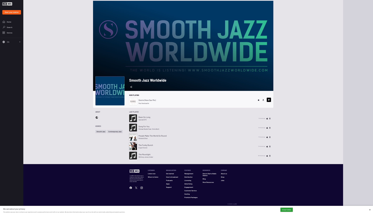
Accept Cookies (286, 209)
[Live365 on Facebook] (130, 188)
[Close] (370, 210)
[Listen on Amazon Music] (263, 99)
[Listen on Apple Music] (258, 99)
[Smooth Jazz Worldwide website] (97, 117)
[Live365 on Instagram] (141, 188)
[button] (100, 131)
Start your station (12, 12)
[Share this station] (131, 87)
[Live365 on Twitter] (136, 188)
